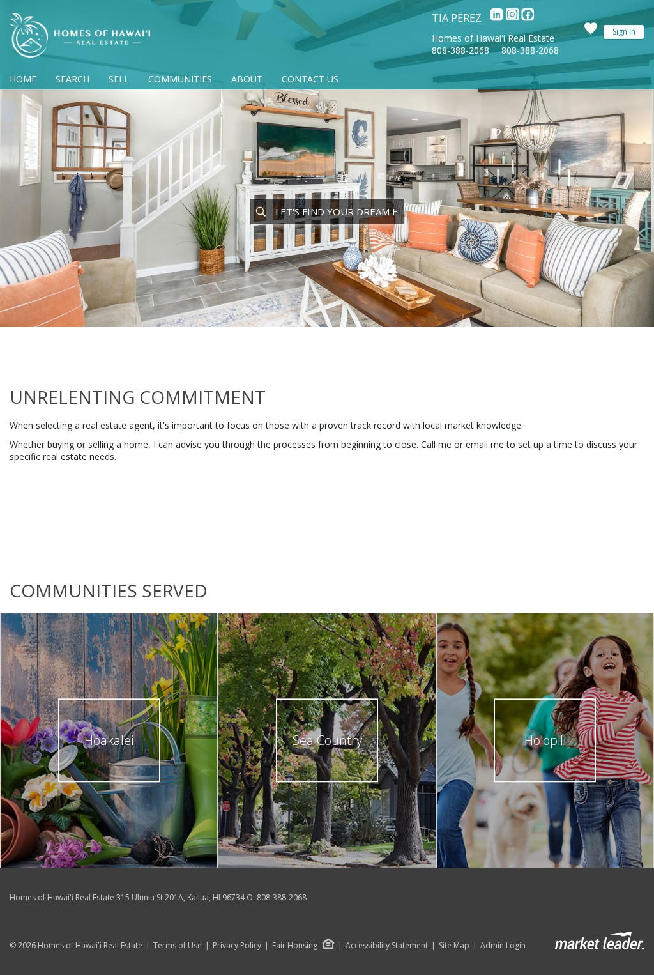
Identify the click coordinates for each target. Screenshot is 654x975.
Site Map (454, 945)
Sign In (623, 31)
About (246, 79)
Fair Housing (294, 945)
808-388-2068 (460, 50)
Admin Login (503, 945)
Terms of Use (177, 945)
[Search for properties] (260, 211)
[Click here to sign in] (590, 32)
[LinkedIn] (498, 18)
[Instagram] (513, 18)
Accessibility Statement (387, 945)
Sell (119, 79)
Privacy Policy (237, 945)
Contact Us (310, 79)
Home (23, 79)
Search (72, 79)
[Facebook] (527, 18)
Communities (180, 79)
